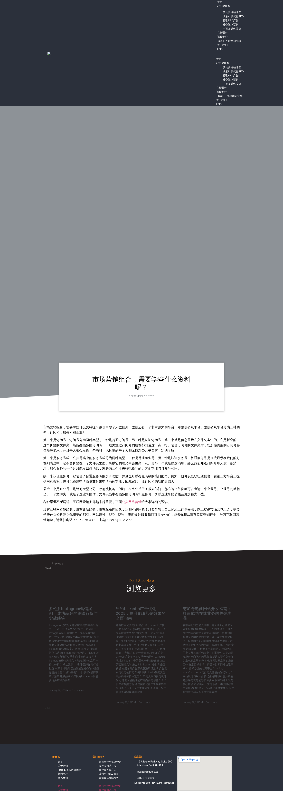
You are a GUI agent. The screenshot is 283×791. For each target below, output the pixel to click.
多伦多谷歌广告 (107, 769)
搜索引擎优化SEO (233, 16)
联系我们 (63, 777)
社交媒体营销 (230, 24)
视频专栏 (222, 37)
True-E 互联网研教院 (69, 769)
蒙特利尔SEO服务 (108, 773)
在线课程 (222, 33)
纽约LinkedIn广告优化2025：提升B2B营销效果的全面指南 (141, 613)
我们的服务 (223, 6)
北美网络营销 (132, 502)
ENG (220, 49)
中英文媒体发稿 (232, 28)
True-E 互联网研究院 (229, 41)
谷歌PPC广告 (230, 20)
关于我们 (222, 45)
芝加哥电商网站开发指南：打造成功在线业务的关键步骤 (207, 613)
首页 (218, 59)
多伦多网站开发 (232, 12)
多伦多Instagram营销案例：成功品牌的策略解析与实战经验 (73, 613)
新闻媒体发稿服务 (109, 777)
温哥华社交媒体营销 (110, 761)
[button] (227, 53)
